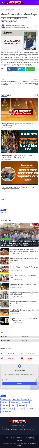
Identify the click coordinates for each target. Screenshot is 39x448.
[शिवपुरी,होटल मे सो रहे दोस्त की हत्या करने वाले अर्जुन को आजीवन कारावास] (4, 312)
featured (13, 405)
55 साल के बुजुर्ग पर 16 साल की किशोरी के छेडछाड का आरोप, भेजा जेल (23, 302)
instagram (11, 358)
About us (4, 336)
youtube (30, 358)
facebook (11, 354)
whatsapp (30, 354)
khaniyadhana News (7, 408)
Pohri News (5, 402)
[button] (37, 2)
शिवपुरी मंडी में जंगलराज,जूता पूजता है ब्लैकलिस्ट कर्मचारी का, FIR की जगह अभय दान (24, 319)
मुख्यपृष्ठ (2, 9)
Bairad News (16, 399)
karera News (21, 405)
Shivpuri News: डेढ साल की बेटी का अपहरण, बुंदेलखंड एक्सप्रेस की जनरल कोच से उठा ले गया (17, 156)
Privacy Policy (6, 340)
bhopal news (5, 405)
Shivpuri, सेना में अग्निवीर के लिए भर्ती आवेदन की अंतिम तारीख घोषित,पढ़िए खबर (24, 259)
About (12, 438)
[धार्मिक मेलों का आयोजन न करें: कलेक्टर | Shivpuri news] (4, 278)
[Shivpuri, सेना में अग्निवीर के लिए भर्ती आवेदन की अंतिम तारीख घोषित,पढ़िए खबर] (4, 260)
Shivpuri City (14, 402)
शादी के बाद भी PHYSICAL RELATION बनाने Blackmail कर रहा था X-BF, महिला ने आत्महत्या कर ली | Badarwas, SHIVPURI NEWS (24, 251)
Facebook (13, 69)
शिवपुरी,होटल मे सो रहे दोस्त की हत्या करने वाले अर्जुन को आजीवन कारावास (17, 124)
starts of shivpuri (6, 411)
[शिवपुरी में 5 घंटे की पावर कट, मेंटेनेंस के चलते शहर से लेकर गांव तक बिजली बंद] (4, 286)
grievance (19, 440)
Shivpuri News (10, 9)
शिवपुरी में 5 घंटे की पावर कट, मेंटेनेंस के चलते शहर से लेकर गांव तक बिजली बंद (23, 285)
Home (7, 438)
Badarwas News (6, 399)
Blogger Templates (15, 443)
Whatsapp (31, 69)
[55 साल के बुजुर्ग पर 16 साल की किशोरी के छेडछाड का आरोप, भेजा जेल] (4, 303)
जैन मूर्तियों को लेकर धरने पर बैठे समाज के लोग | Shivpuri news (24, 268)
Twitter (22, 69)
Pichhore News (26, 399)
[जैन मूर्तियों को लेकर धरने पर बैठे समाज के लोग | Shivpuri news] (4, 269)
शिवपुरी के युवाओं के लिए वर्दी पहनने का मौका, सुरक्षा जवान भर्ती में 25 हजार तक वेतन (24, 293)
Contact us (20, 438)
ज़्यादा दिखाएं (35, 95)
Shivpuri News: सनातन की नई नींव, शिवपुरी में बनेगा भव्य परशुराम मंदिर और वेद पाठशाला (18, 188)
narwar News (29, 408)
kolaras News (19, 408)
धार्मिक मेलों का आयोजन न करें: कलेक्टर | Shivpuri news (23, 276)
